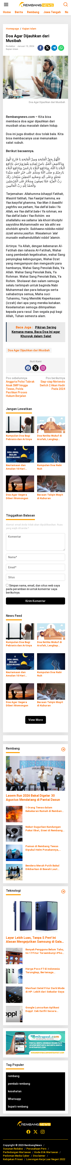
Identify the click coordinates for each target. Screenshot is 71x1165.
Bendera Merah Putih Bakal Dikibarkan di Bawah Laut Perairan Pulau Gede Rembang (44, 867)
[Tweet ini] (47, 48)
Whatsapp (14, 1098)
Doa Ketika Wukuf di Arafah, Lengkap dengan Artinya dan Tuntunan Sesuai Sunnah (49, 437)
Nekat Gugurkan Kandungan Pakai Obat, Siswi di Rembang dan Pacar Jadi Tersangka (44, 828)
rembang (13, 1076)
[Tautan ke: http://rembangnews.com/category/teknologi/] (63, 891)
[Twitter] (35, 368)
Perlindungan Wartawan (17, 1152)
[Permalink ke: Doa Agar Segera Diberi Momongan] (20, 483)
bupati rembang (18, 1106)
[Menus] (6, 4)
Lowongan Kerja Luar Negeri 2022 (45, 1159)
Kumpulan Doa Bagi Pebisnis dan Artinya (19, 437)
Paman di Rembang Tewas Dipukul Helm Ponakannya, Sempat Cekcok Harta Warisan (44, 848)
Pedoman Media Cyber (16, 1155)
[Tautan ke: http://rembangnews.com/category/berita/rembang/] (63, 749)
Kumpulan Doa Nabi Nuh (49, 467)
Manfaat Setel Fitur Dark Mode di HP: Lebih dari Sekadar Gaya (44, 990)
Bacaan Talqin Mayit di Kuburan (50, 496)
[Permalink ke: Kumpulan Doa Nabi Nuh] (51, 454)
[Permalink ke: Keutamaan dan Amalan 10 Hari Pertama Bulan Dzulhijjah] (20, 454)
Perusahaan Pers (36, 1148)
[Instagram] (43, 368)
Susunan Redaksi (13, 1148)
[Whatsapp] (61, 48)
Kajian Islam (12, 49)
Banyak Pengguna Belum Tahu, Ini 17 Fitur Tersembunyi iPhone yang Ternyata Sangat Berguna (45, 951)
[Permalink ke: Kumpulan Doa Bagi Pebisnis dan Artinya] (20, 424)
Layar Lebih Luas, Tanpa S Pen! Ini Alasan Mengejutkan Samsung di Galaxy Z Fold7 (35, 940)
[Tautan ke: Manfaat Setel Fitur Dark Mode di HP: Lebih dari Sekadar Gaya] (14, 994)
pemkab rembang (19, 1083)
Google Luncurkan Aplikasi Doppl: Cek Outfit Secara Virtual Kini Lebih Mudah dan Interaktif (43, 1009)
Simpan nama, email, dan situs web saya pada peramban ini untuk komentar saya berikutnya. (33, 589)
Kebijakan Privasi (13, 1159)
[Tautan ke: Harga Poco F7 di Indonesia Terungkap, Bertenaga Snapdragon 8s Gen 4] (14, 975)
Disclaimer (39, 1155)
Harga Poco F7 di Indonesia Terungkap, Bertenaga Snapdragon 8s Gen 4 (42, 970)
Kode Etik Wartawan (46, 1152)
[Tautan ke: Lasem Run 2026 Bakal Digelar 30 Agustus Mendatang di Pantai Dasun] (35, 773)
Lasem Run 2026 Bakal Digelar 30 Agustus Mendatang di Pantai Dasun (33, 798)
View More (35, 720)
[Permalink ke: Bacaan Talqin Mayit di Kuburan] (51, 483)
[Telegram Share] (54, 48)
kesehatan (14, 1091)
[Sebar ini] (40, 48)
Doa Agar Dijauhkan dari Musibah (29, 350)
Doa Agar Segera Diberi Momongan (17, 496)
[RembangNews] (36, 4)
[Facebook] (28, 368)
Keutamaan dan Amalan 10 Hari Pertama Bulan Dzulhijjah (16, 467)
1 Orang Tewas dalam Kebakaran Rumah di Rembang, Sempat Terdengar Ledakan (44, 809)
